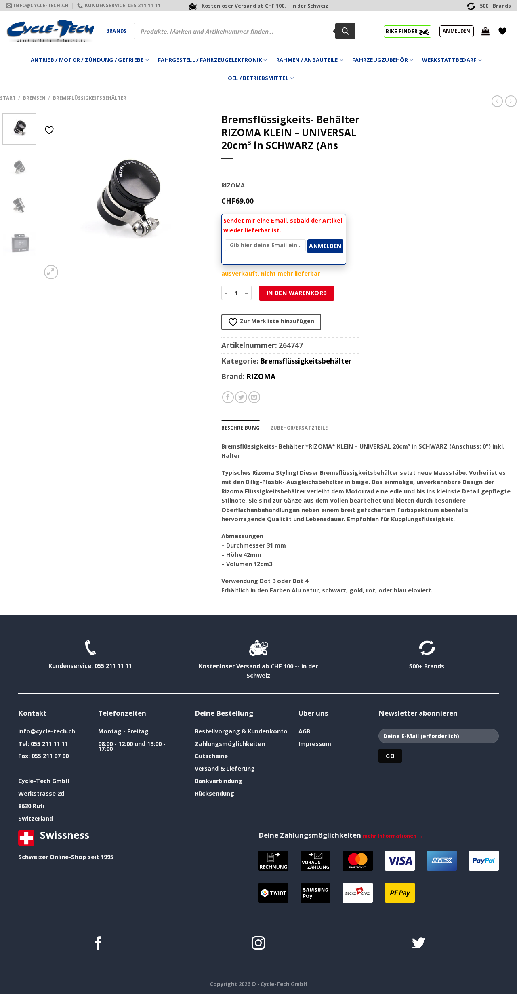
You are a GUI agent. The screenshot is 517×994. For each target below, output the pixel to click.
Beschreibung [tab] (240, 428)
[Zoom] (51, 272)
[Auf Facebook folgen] (98, 944)
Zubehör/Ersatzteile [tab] (299, 428)
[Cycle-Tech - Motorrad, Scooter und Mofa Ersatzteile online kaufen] (50, 31)
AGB (304, 731)
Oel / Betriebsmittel (258, 78)
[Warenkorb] (485, 31)
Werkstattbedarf (449, 59)
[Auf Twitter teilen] (241, 397)
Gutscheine (211, 756)
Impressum (314, 744)
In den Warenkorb (297, 293)
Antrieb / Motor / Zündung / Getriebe (87, 59)
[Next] (196, 197)
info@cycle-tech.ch (46, 731)
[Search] (345, 31)
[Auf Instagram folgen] (258, 944)
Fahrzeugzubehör (380, 59)
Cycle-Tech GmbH (44, 781)
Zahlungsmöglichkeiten (230, 744)
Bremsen (34, 98)
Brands (116, 31)
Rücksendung (214, 793)
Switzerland (35, 818)
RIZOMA (260, 376)
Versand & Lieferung (225, 768)
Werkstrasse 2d (41, 793)
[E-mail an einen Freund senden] (254, 397)
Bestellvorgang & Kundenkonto (241, 731)
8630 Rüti (31, 806)
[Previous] (55, 197)
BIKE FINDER (402, 31)
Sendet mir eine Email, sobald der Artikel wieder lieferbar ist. (282, 225)
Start (8, 98)
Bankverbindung (218, 781)
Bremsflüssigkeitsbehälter (89, 98)
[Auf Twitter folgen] (418, 944)
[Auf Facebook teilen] (228, 397)
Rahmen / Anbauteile (307, 59)
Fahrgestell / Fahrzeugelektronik (210, 59)
